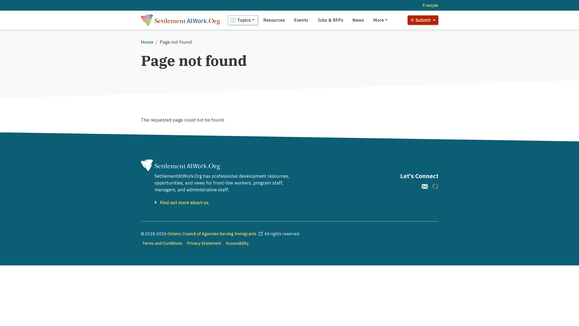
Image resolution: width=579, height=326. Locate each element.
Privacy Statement (204, 243)
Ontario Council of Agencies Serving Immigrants (211, 233)
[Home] (180, 20)
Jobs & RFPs (330, 20)
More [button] (378, 20)
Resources (274, 20)
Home (147, 42)
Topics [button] (244, 20)
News (358, 20)
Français (430, 5)
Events (301, 20)
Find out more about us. (185, 202)
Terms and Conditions (162, 243)
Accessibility (237, 243)
